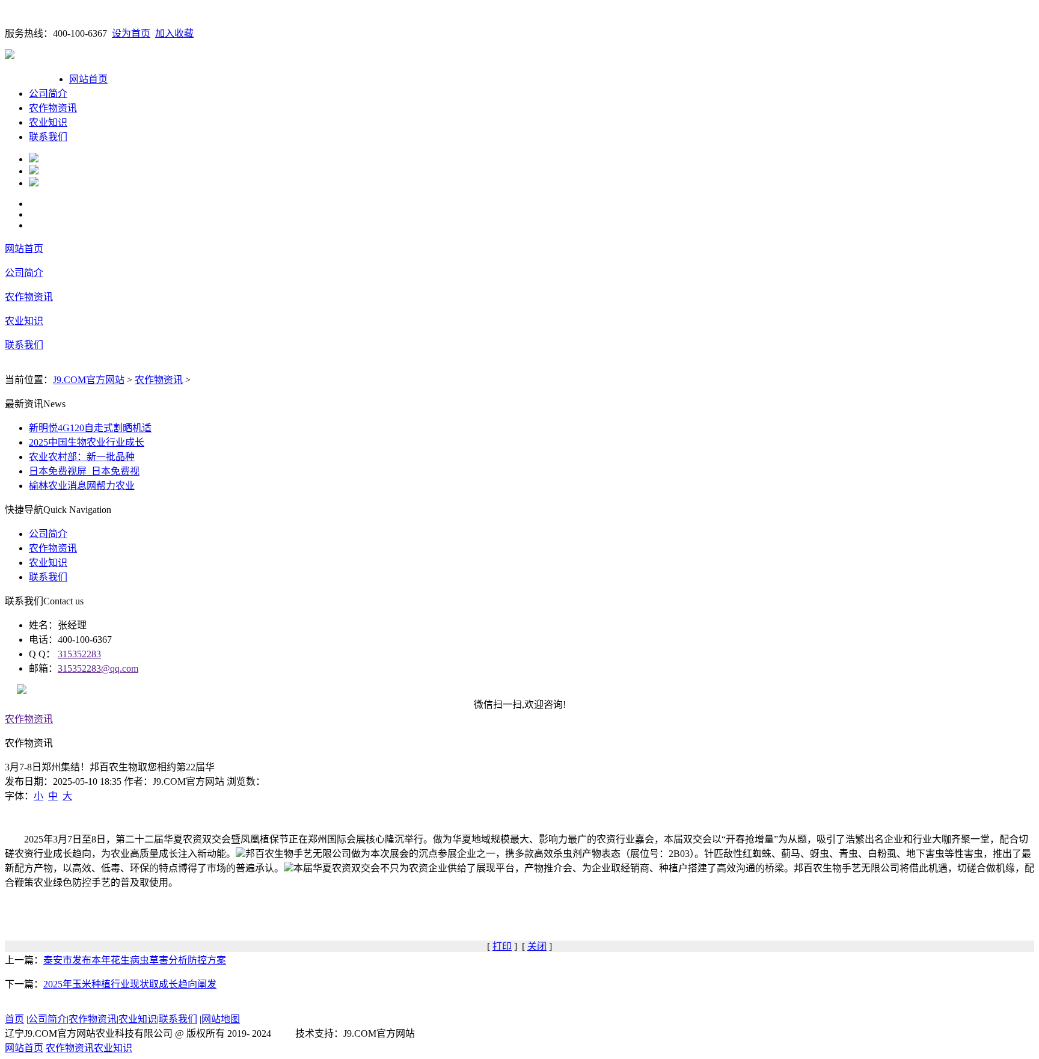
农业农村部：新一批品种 (82, 457)
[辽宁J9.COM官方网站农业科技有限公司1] (33, 159)
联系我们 (48, 137)
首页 (14, 1019)
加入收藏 (174, 33)
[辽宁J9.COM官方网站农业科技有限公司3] (33, 183)
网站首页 (88, 79)
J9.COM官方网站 (88, 380)
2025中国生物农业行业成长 (86, 442)
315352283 (79, 654)
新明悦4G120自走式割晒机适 (90, 428)
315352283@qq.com (98, 668)
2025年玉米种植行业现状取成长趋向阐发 (129, 984)
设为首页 (131, 33)
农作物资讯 (53, 108)
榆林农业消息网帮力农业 (82, 485)
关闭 (537, 946)
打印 (502, 946)
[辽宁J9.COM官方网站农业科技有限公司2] (33, 171)
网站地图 (220, 1019)
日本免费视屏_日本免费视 (84, 471)
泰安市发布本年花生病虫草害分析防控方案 (134, 960)
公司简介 (48, 93)
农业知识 (48, 122)
